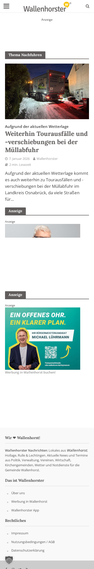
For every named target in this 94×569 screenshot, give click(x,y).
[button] (9, 560)
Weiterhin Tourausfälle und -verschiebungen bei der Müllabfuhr (46, 139)
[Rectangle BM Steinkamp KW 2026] (42, 254)
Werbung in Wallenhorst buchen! (30, 372)
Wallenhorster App (25, 510)
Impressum (19, 533)
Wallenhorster (47, 159)
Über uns (18, 493)
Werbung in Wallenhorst (29, 501)
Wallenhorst (77, 450)
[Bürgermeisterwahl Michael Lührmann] (42, 338)
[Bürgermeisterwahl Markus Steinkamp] (47, 31)
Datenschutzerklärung (27, 550)
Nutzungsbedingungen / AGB (33, 542)
